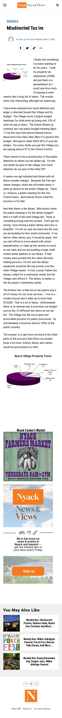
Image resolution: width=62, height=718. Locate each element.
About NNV (16, 708)
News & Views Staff (26, 39)
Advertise (27, 708)
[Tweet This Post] (27, 48)
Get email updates (42, 708)
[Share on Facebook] (20, 48)
